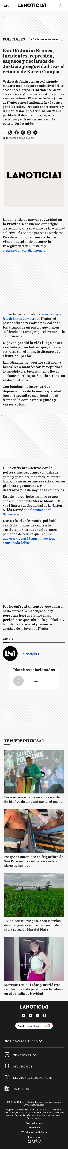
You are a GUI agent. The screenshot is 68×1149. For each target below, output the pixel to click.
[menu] (6, 5)
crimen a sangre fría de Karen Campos (32, 316)
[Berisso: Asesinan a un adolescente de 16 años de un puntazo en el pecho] (34, 771)
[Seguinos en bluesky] (23, 1015)
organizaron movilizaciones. (24, 250)
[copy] (35, 132)
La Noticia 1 (29, 654)
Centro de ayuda (34, 1122)
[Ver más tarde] (4, 133)
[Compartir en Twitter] (23, 132)
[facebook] (16, 132)
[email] (29, 132)
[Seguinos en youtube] (30, 1015)
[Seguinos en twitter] (37, 1015)
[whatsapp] (10, 132)
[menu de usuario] (61, 5)
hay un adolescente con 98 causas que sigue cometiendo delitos (29, 538)
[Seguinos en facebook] (44, 1015)
